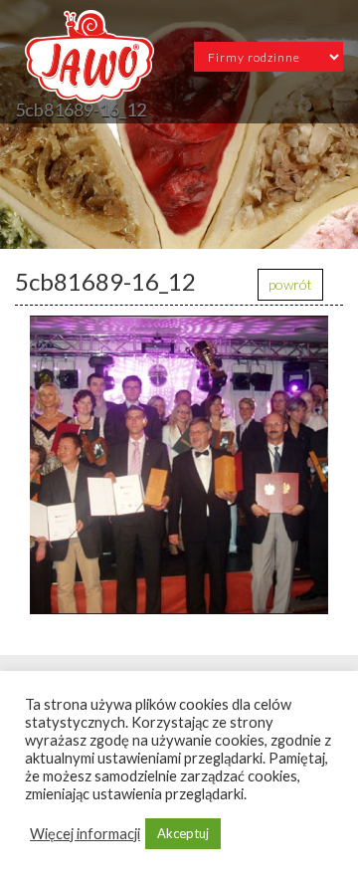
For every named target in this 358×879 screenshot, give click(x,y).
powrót (290, 284)
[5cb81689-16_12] (179, 465)
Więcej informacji (85, 833)
